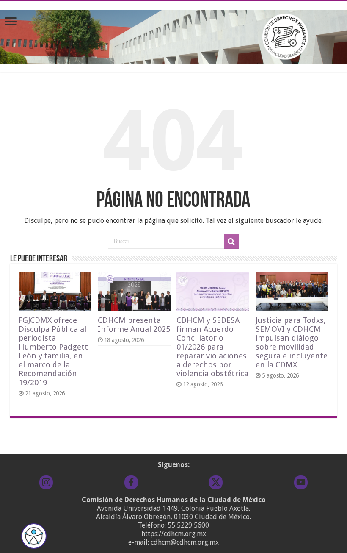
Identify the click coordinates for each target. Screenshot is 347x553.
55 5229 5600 (188, 525)
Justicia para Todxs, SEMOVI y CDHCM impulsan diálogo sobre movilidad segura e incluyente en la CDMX (292, 342)
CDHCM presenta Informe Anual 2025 (134, 324)
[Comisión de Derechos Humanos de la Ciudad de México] (173, 35)
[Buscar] (231, 241)
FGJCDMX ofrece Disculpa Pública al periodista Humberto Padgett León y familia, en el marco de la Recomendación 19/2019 (53, 351)
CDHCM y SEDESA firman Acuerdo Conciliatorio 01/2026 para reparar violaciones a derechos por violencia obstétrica (212, 347)
